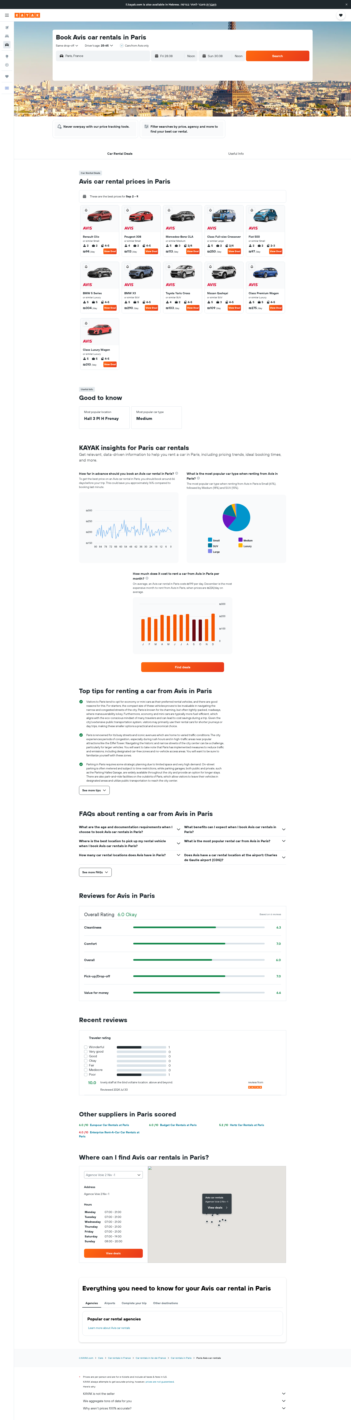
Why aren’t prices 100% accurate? (107, 1408)
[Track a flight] (7, 65)
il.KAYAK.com (86, 1357)
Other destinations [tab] (165, 1303)
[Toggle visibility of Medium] (245, 540)
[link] (182, 667)
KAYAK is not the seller (99, 1394)
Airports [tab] (109, 1303)
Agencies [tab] (92, 1303)
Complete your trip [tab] (134, 1303)
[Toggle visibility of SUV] (213, 545)
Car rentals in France (119, 1357)
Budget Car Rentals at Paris (173, 1125)
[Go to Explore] (7, 56)
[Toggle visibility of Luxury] (245, 545)
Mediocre (96, 1070)
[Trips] (7, 76)
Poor (92, 1074)
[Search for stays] (7, 36)
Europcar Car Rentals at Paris (104, 1125)
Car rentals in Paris (181, 1357)
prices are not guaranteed (160, 1381)
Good (93, 1056)
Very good (96, 1051)
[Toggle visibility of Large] (214, 551)
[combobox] (67, 46)
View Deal (110, 251)
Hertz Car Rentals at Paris (241, 1125)
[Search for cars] (7, 45)
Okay (92, 1061)
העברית (211, 4)
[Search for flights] (7, 28)
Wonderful (96, 1047)
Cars (100, 1357)
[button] (346, 4)
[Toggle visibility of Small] (214, 540)
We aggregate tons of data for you (107, 1401)
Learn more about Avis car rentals (109, 1328)
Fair (91, 1065)
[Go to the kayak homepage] (27, 15)
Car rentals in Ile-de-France (151, 1357)
